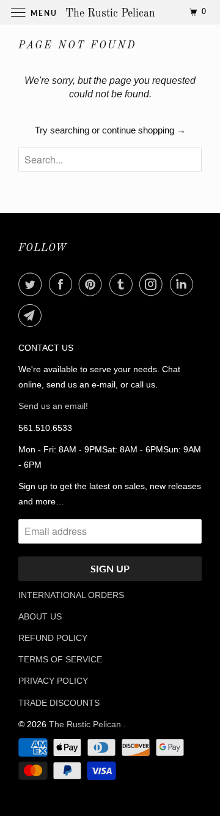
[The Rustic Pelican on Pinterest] (93, 284)
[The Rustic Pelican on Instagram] (153, 284)
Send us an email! (53, 406)
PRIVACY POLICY (53, 681)
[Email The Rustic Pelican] (32, 315)
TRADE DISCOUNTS (59, 703)
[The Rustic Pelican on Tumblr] (123, 284)
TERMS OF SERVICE (60, 659)
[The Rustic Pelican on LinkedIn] (184, 284)
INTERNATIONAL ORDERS (71, 595)
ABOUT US (40, 616)
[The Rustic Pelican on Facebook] (63, 284)
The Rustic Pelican (86, 724)
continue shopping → (144, 130)
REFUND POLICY (52, 638)
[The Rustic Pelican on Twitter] (32, 284)
